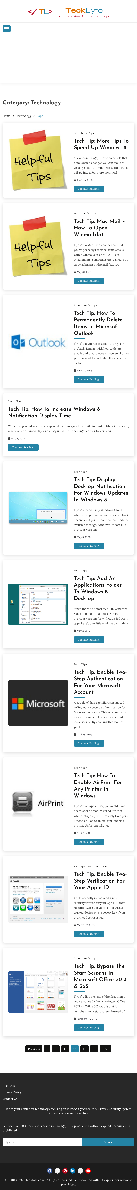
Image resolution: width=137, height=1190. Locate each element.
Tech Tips (87, 133)
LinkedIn (72, 1171)
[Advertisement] (68, 56)
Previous (34, 1049)
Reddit (80, 1171)
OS (76, 133)
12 (65, 1049)
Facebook (49, 1171)
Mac (77, 213)
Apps (77, 305)
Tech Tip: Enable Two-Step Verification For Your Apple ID (100, 881)
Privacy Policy (12, 1092)
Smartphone (82, 866)
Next (105, 1049)
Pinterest (65, 1171)
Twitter (57, 1171)
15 (94, 1049)
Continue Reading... (89, 188)
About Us (9, 1085)
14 (84, 1049)
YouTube (88, 1171)
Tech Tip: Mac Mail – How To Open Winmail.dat (99, 228)
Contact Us (10, 1099)
